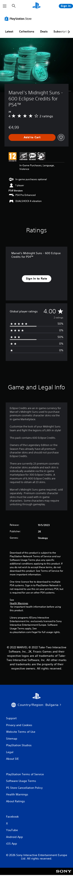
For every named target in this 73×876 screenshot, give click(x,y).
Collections (26, 31)
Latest (9, 31)
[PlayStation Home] (36, 5)
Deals (44, 31)
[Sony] (64, 874)
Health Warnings (19, 603)
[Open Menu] (4, 6)
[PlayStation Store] (18, 18)
